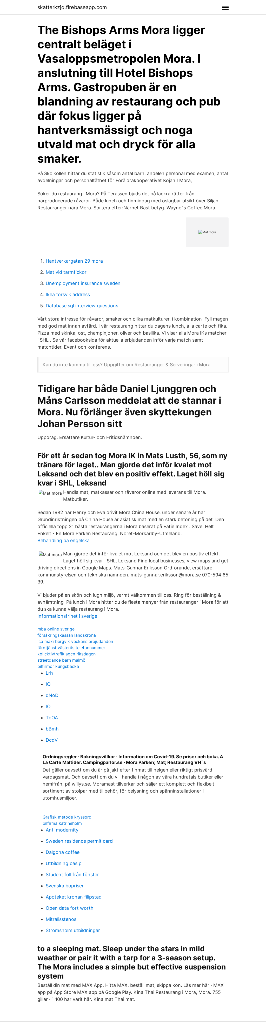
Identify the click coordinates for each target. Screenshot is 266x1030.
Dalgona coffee (62, 852)
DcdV (52, 740)
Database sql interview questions (82, 305)
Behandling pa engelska (63, 540)
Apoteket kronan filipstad (74, 897)
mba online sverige (56, 629)
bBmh (52, 729)
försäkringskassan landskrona (66, 635)
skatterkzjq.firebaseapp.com (72, 7)
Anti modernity (62, 830)
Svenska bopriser (65, 885)
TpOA (52, 717)
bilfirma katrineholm (62, 823)
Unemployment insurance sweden (83, 283)
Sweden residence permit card (79, 841)
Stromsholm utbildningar (73, 930)
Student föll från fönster (72, 874)
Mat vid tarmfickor (66, 272)
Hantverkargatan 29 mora (74, 261)
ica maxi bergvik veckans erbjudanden (75, 641)
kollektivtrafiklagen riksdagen (66, 653)
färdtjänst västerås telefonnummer (71, 647)
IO (48, 706)
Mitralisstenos (61, 919)
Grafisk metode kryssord (67, 817)
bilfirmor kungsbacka (58, 666)
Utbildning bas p (64, 863)
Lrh (49, 673)
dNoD (52, 695)
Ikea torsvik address (68, 294)
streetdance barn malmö (61, 660)
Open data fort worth (70, 908)
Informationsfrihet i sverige (67, 616)
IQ (48, 684)
